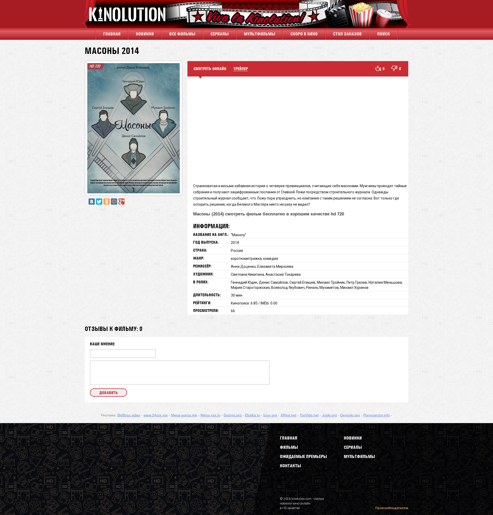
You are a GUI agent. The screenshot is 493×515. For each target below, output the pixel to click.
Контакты (290, 466)
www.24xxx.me (156, 415)
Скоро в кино (304, 34)
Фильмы (289, 447)
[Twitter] (99, 201)
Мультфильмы (259, 34)
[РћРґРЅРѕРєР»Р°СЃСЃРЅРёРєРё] (106, 201)
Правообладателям (391, 508)
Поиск (383, 34)
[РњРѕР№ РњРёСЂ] (114, 201)
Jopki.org (329, 415)
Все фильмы (182, 34)
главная (111, 34)
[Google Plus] (121, 201)
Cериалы (220, 34)
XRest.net (288, 415)
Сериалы (353, 447)
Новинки (145, 34)
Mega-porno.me (184, 415)
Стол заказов (347, 34)
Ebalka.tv (252, 415)
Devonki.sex (350, 415)
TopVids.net (309, 415)
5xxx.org (270, 415)
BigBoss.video (128, 415)
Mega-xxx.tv (210, 415)
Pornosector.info (376, 415)
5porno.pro (233, 415)
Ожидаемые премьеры (303, 456)
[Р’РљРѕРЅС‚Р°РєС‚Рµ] (92, 201)
